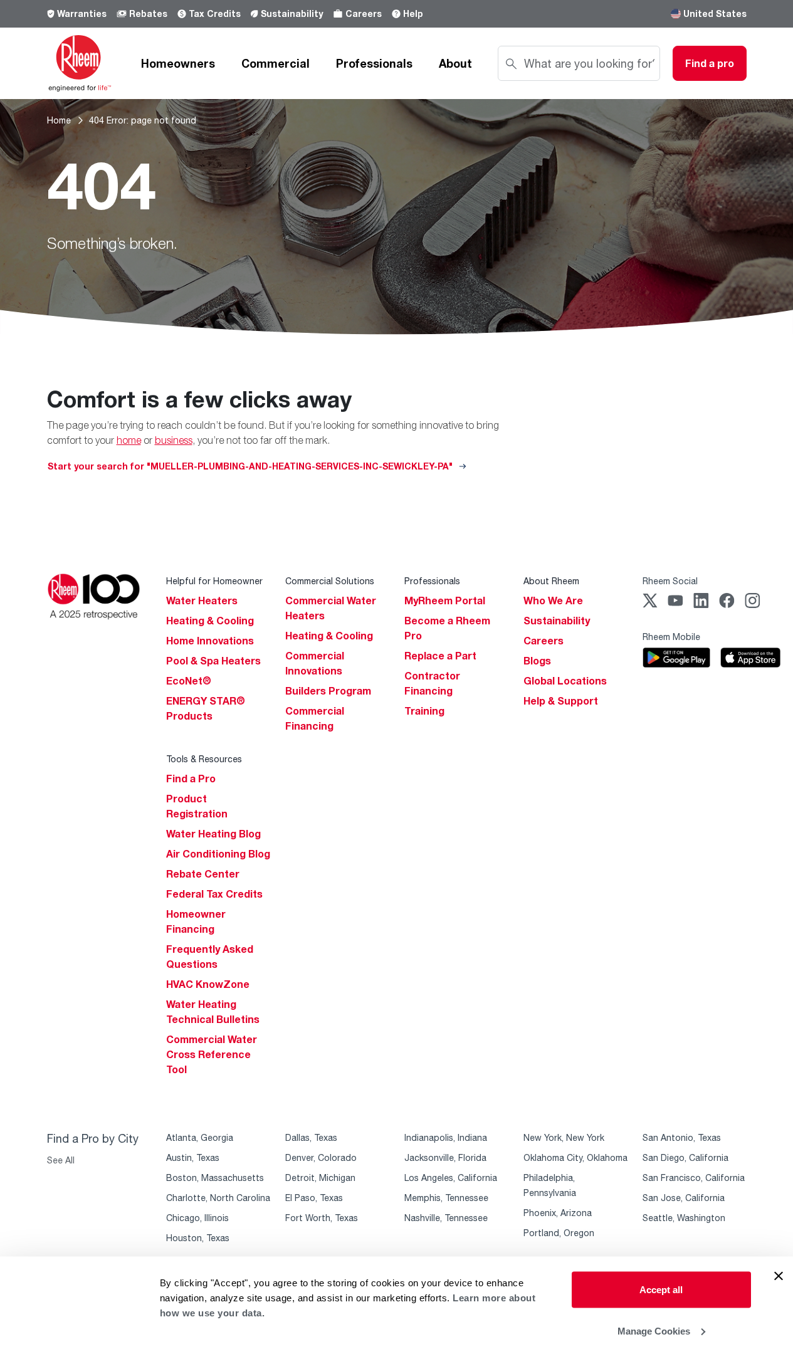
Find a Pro (191, 778)
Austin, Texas (192, 1157)
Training (424, 711)
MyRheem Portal (444, 600)
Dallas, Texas (311, 1137)
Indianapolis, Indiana (445, 1137)
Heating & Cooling (210, 620)
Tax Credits (215, 13)
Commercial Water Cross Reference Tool (211, 1054)
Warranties (82, 13)
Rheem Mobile (671, 636)
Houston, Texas (197, 1237)
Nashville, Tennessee (446, 1217)
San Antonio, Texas (682, 1137)
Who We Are (553, 600)
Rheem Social (670, 580)
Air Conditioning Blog (218, 853)
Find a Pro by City (93, 1138)
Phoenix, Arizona (557, 1212)
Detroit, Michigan (320, 1177)
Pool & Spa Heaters (213, 660)
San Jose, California (684, 1197)
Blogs (537, 660)
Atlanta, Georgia (199, 1137)
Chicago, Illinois (197, 1217)
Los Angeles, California (450, 1177)
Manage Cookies (653, 1330)
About (455, 63)
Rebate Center (202, 874)
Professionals (374, 63)
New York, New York (563, 1137)
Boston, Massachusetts (215, 1177)
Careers (363, 13)
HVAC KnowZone (207, 984)
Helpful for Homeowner (214, 580)
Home (59, 120)
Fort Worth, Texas (321, 1217)
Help (413, 13)
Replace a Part (440, 655)
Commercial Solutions (329, 580)
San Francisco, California (694, 1177)
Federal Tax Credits (214, 894)
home (129, 440)
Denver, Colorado (321, 1157)
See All (61, 1160)
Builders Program (328, 691)
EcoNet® (188, 680)
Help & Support (560, 701)
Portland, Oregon (558, 1232)
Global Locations (565, 680)
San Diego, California (685, 1157)
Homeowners (178, 63)
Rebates (148, 13)
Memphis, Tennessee (446, 1197)
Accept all (661, 1289)
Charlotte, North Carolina (218, 1197)
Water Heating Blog (213, 833)
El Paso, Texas (314, 1197)
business (173, 440)
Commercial (275, 63)
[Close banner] (778, 1276)
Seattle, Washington (684, 1217)
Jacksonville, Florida (445, 1157)
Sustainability (292, 13)
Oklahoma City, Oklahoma (575, 1157)
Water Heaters (202, 600)
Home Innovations (210, 640)
